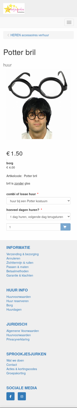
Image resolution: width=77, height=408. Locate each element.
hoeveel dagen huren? (22, 210)
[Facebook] (10, 396)
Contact (11, 364)
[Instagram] (22, 396)
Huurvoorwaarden (18, 296)
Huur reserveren (17, 301)
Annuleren (13, 258)
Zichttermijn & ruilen (19, 262)
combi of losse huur (21, 194)
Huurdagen (14, 309)
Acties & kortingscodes (21, 369)
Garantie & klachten (19, 275)
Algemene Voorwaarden (22, 331)
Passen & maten (17, 267)
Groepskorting (16, 373)
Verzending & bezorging (22, 254)
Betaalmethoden (17, 271)
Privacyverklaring (18, 339)
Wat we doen (15, 360)
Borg (9, 305)
